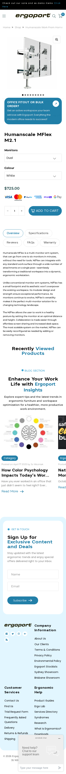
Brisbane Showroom (47, 678)
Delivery (9, 728)
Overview (13, 233)
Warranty (50, 242)
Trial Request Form (16, 712)
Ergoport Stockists (45, 666)
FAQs (30, 242)
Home (6, 27)
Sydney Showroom (46, 672)
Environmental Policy (47, 661)
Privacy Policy (43, 655)
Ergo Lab (39, 706)
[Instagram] (19, 634)
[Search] (54, 16)
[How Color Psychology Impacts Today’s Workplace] (28, 432)
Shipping (9, 739)
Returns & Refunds (16, 733)
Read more (9, 491)
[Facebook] (7, 634)
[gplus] (25, 634)
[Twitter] (13, 634)
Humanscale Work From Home (44, 27)
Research (40, 723)
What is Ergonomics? (47, 728)
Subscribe (20, 600)
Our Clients (41, 644)
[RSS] (7, 640)
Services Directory (46, 712)
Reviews (12, 242)
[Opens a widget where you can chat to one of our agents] (41, 753)
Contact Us (11, 700)
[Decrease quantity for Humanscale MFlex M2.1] (8, 210)
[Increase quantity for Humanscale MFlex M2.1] (21, 210)
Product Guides (44, 700)
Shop (18, 27)
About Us (40, 638)
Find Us (8, 706)
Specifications (38, 233)
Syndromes (41, 717)
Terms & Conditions (47, 650)
